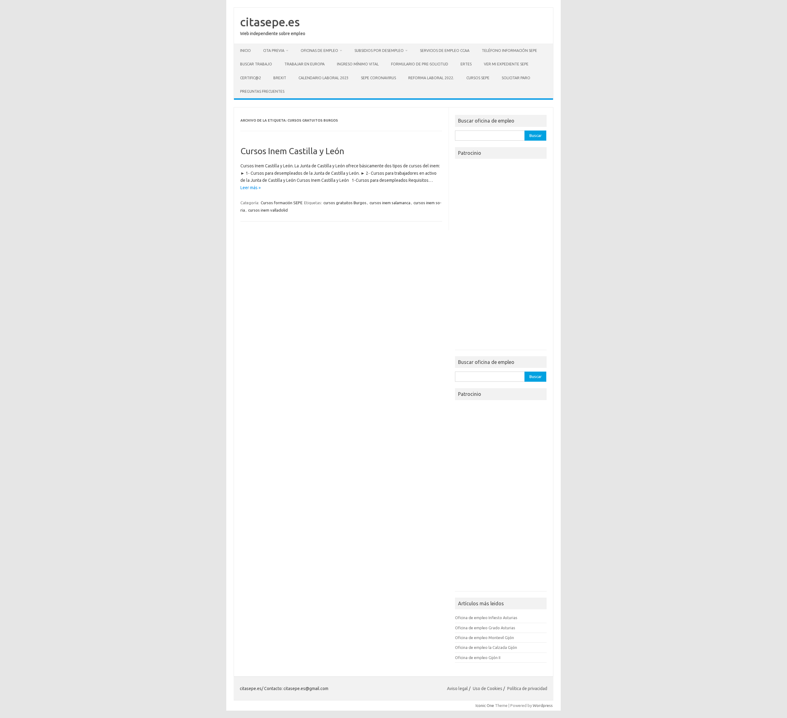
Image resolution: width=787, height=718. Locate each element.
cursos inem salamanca (390, 203)
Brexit (279, 78)
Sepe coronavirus (378, 78)
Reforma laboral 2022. (431, 78)
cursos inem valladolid (268, 210)
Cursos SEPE (477, 78)
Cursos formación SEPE (282, 203)
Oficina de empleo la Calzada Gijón (486, 647)
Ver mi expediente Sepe (506, 64)
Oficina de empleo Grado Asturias (485, 628)
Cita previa (273, 51)
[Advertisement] (501, 256)
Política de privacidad (527, 688)
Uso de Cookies (487, 688)
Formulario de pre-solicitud (419, 64)
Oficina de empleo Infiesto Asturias (486, 617)
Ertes (466, 64)
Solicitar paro (516, 78)
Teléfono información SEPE (509, 51)
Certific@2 (250, 78)
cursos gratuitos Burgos (344, 203)
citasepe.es (270, 21)
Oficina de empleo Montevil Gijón (484, 637)
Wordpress (543, 705)
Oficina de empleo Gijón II (477, 657)
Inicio (245, 51)
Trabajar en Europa (304, 64)
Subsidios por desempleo (379, 51)
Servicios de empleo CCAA (444, 51)
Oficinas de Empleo (319, 51)
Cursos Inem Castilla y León (292, 151)
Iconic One (485, 705)
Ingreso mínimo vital (358, 64)
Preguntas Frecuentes (262, 91)
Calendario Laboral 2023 (324, 78)
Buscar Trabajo (256, 64)
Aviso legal (457, 688)
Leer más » (250, 187)
